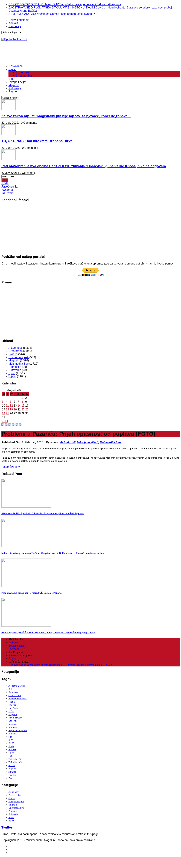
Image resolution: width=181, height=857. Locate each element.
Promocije (14, 26)
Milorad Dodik (15, 718)
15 (23, 405)
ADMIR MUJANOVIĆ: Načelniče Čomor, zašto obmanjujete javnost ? (51, 13)
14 (19, 405)
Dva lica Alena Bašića (22, 10)
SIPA (10, 740)
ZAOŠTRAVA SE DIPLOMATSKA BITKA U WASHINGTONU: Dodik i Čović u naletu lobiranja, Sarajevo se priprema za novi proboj (90, 7)
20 (15, 409)
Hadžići (12, 705)
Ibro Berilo (13, 708)
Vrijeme (12, 768)
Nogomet (12, 727)
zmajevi (12, 775)
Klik (5, 180)
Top (10, 756)
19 (11, 409)
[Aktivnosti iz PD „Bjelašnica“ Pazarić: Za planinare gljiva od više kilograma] (26, 506)
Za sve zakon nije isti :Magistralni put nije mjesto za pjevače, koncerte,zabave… (66, 116)
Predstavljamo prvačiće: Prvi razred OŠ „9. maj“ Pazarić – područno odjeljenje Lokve (48, 632)
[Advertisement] (65, 53)
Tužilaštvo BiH (15, 759)
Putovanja (14, 88)
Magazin (13, 85)
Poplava (16, 466)
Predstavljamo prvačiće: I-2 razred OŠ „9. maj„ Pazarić (31, 593)
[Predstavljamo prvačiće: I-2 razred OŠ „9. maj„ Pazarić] (26, 586)
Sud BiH (12, 749)
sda (10, 737)
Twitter (6, 827)
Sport (11, 78)
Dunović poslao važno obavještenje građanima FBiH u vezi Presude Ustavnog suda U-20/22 (60, 664)
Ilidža (11, 711)
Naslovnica (15, 66)
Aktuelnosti (23, 72)
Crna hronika (24, 75)
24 (3, 413)
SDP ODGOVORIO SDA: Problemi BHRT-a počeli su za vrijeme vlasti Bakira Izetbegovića (64, 4)
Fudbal (11, 702)
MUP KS (12, 721)
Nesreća (12, 724)
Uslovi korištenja (18, 19)
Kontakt (13, 23)
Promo (12, 91)
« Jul (5, 421)
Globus (12, 354)
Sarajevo (12, 733)
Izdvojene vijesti (18, 357)
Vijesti (12, 69)
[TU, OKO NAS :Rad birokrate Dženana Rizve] (8, 134)
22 (23, 409)
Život (10, 778)
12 (11, 405)
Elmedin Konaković (17, 698)
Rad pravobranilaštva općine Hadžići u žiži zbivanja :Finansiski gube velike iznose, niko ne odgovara (83, 166)
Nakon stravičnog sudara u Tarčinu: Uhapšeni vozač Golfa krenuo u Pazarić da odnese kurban (52, 553)
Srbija (11, 746)
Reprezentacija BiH (17, 730)
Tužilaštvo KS (15, 762)
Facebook (13, 648)
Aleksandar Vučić (16, 686)
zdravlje (12, 772)
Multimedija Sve (18, 363)
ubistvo (11, 765)
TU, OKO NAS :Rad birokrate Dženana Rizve (37, 141)
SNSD (11, 743)
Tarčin (11, 753)
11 (7, 405)
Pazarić (6, 466)
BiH (10, 689)
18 (7, 409)
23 (26, 409)
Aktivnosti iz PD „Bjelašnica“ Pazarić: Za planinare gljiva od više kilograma (42, 513)
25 (7, 413)
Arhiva (12, 658)
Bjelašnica (13, 692)
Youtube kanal (16, 645)
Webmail (13, 642)
